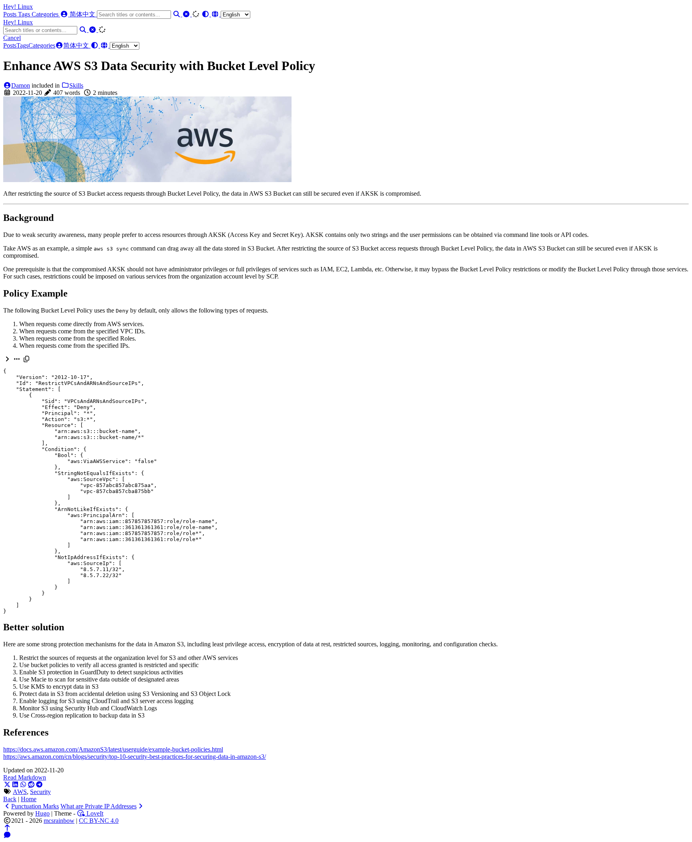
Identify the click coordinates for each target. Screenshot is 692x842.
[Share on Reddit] (31, 784)
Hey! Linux (18, 6)
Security (40, 791)
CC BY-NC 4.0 (99, 820)
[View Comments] (7, 835)
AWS (20, 791)
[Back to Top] (7, 827)
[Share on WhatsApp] (23, 784)
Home (28, 799)
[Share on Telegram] (39, 784)
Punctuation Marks (35, 806)
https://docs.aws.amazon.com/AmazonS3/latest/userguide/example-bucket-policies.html (113, 749)
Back (9, 799)
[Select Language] (230, 14)
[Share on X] (7, 784)
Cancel (12, 37)
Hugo (42, 813)
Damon (20, 85)
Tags (25, 14)
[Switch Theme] (206, 14)
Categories (46, 14)
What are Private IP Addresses (98, 806)
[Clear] (187, 14)
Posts (10, 14)
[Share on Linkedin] (15, 784)
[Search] (177, 14)
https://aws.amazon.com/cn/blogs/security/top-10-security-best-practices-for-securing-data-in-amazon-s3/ (134, 756)
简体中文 (83, 14)
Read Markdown (24, 777)
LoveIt (94, 813)
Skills (76, 85)
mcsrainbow (59, 820)
